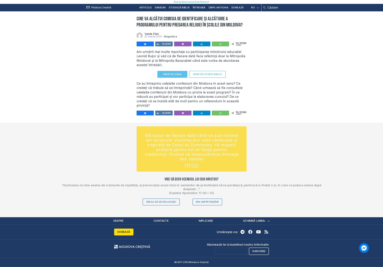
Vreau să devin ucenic (161, 201)
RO (253, 7)
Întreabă (199, 7)
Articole (145, 7)
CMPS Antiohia (218, 7)
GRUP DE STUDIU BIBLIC (207, 74)
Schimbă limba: (254, 220)
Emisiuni (160, 7)
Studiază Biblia (179, 7)
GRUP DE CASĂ (172, 74)
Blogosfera (170, 36)
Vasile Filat (152, 33)
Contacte (161, 220)
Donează (237, 7)
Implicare (206, 220)
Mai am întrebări (207, 201)
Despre (118, 220)
